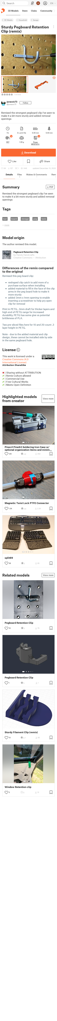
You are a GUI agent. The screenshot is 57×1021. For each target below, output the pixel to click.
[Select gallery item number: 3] (28, 442)
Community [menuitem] (46, 10)
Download (30, 152)
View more (48, 398)
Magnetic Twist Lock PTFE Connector (27, 503)
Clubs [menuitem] (34, 10)
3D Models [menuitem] (13, 10)
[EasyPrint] (32, 3)
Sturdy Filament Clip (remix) (21, 732)
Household (23, 20)
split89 (9, 557)
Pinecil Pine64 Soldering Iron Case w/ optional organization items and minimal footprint (28, 448)
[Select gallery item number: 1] (23, 442)
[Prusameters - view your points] (38, 3)
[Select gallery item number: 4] (31, 442)
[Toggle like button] (6, 453)
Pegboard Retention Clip (19, 622)
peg (35, 218)
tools (44, 218)
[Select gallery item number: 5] (33, 442)
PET (7, 142)
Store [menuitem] (24, 10)
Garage (35, 20)
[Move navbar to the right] (54, 10)
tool (5, 218)
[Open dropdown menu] (54, 26)
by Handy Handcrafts (23, 255)
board (14, 218)
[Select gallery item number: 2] (26, 442)
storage (25, 218)
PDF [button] (51, 187)
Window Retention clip (18, 787)
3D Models (8, 20)
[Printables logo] (3, 10)
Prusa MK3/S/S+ (35, 143)
